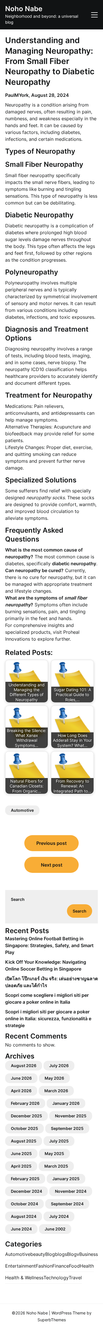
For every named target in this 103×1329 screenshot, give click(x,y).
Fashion (44, 1266)
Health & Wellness (24, 1277)
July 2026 (59, 1065)
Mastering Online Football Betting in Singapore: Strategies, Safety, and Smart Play (49, 945)
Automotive (22, 810)
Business (88, 1254)
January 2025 (66, 1178)
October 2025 (24, 1128)
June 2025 (21, 1153)
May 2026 (54, 1078)
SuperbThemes (51, 1319)
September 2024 (67, 1203)
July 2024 (59, 1216)
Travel (75, 1277)
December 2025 (26, 1115)
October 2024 (24, 1203)
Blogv (73, 1254)
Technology (56, 1277)
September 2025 (67, 1128)
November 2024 (70, 1191)
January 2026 (66, 1103)
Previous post (51, 843)
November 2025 (70, 1115)
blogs (61, 1254)
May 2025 (54, 1153)
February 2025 (25, 1178)
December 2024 (26, 1191)
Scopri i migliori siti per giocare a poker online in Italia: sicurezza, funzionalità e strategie (48, 1018)
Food (74, 1266)
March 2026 (56, 1090)
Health (87, 1266)
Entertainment (20, 1266)
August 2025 (23, 1140)
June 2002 (55, 1228)
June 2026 (21, 1078)
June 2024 (21, 1228)
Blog (50, 1254)
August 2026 (23, 1065)
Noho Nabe (23, 9)
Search (18, 899)
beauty (37, 1254)
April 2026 (21, 1090)
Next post (51, 865)
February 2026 (25, 1103)
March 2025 (56, 1166)
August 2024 (23, 1216)
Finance (60, 1266)
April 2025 (21, 1166)
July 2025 (59, 1140)
